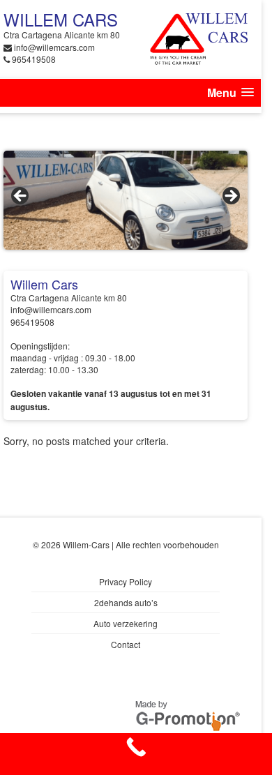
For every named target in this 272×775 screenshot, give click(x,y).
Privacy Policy (125, 581)
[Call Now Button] (136, 754)
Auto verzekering (125, 623)
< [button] (20, 196)
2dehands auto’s (126, 602)
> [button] (230, 196)
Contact (125, 644)
